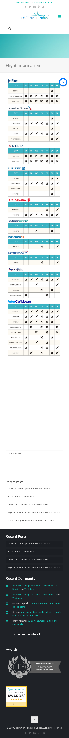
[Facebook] (26, 6)
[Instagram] (43, 6)
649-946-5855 (22, 2)
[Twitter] (30, 6)
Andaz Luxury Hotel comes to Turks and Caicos (31, 520)
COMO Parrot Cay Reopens (21, 496)
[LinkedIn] (34, 6)
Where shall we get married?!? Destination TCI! (34, 594)
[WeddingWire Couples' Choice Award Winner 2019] (16, 706)
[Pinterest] (39, 6)
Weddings (29, 589)
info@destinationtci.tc (45, 2)
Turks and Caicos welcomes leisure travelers (29, 504)
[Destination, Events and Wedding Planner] (34, 16)
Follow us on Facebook (23, 634)
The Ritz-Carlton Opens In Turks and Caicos (29, 488)
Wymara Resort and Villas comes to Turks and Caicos (34, 512)
